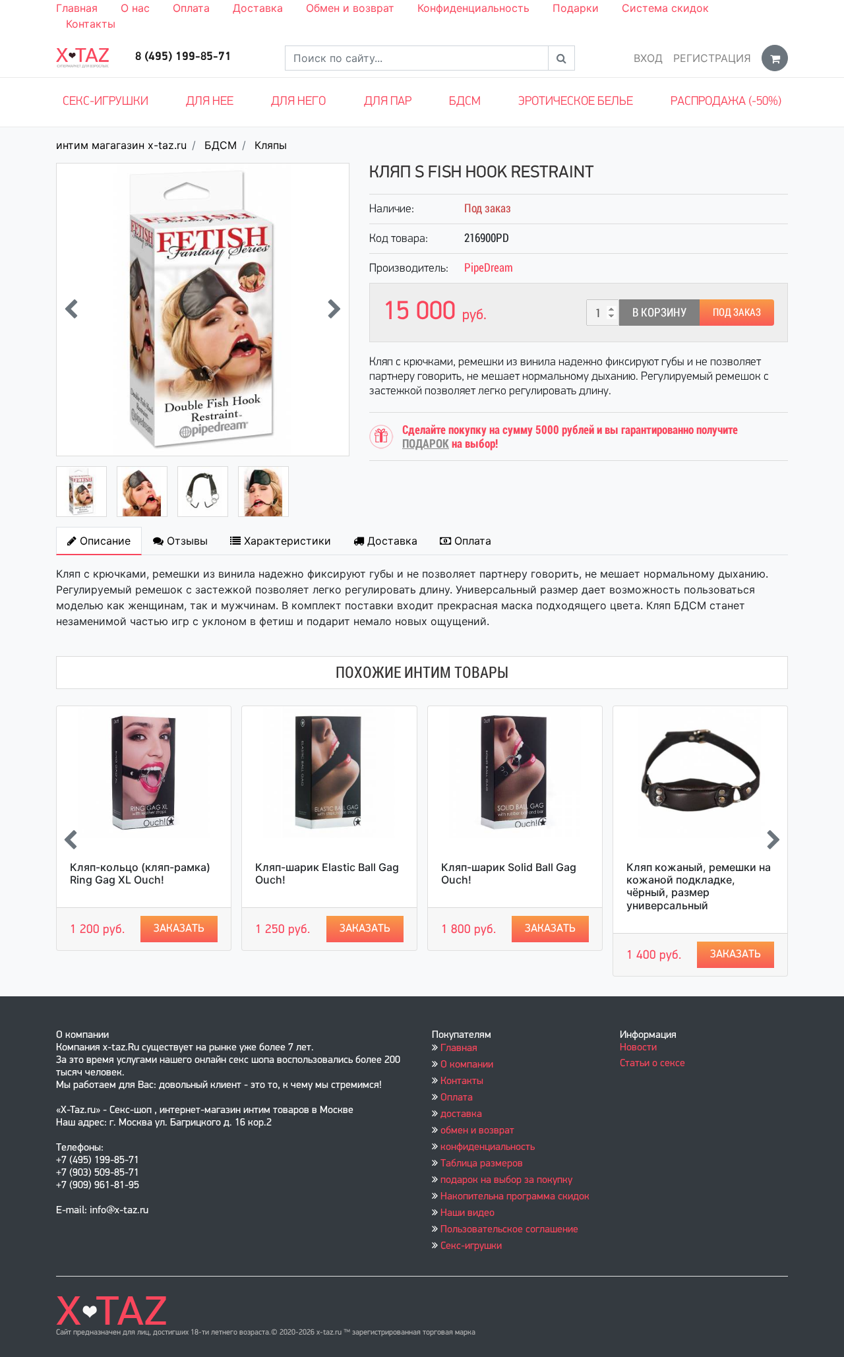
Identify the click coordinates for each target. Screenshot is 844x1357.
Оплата (191, 8)
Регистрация (712, 58)
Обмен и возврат (350, 8)
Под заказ (737, 312)
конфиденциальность (487, 1147)
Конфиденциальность (473, 8)
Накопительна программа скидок (514, 1196)
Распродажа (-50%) (726, 102)
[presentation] (70, 309)
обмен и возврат (477, 1131)
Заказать (179, 928)
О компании (466, 1065)
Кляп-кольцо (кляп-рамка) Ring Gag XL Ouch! (140, 873)
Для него (298, 102)
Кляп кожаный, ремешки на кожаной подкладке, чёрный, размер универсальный (698, 886)
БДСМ (465, 102)
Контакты (90, 23)
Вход (648, 58)
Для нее (209, 102)
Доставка (258, 8)
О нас (135, 8)
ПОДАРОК (425, 443)
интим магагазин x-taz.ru (121, 145)
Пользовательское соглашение (509, 1229)
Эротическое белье (575, 102)
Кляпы (271, 145)
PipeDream (488, 267)
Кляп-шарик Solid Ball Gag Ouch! (508, 873)
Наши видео (467, 1213)
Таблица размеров (481, 1164)
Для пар (387, 102)
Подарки (576, 8)
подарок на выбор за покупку (506, 1180)
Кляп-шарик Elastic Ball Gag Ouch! (327, 873)
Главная (77, 8)
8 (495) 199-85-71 (183, 57)
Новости (638, 1047)
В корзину (659, 312)
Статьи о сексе (652, 1063)
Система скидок (665, 8)
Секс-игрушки (105, 102)
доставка (461, 1114)
